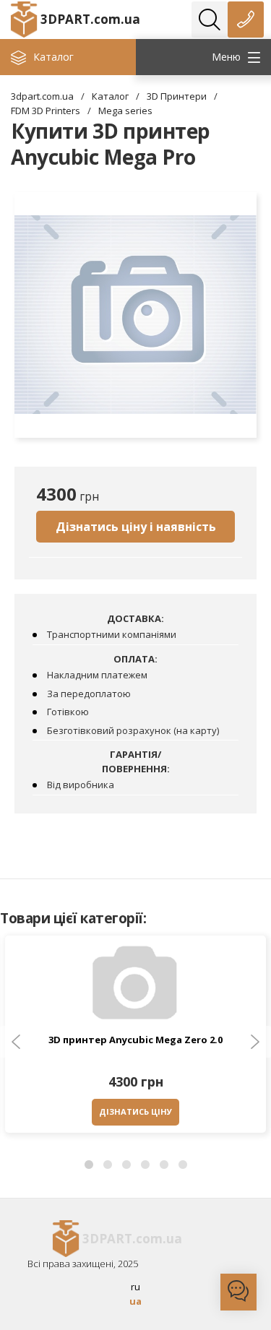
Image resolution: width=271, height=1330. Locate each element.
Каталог (110, 96)
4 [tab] (145, 1165)
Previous (16, 1042)
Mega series (125, 110)
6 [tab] (183, 1165)
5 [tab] (164, 1165)
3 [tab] (126, 1165)
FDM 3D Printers (45, 110)
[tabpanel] (135, 1037)
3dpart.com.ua (42, 96)
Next (255, 1042)
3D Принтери (177, 96)
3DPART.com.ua (90, 19)
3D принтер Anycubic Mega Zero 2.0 (135, 1039)
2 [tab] (107, 1165)
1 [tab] (89, 1165)
